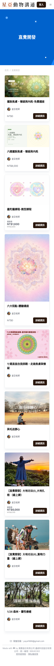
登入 (41, 4)
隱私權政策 (33, 654)
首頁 (7, 70)
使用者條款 (21, 654)
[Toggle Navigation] (50, 5)
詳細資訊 (40, 115)
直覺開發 (16, 70)
